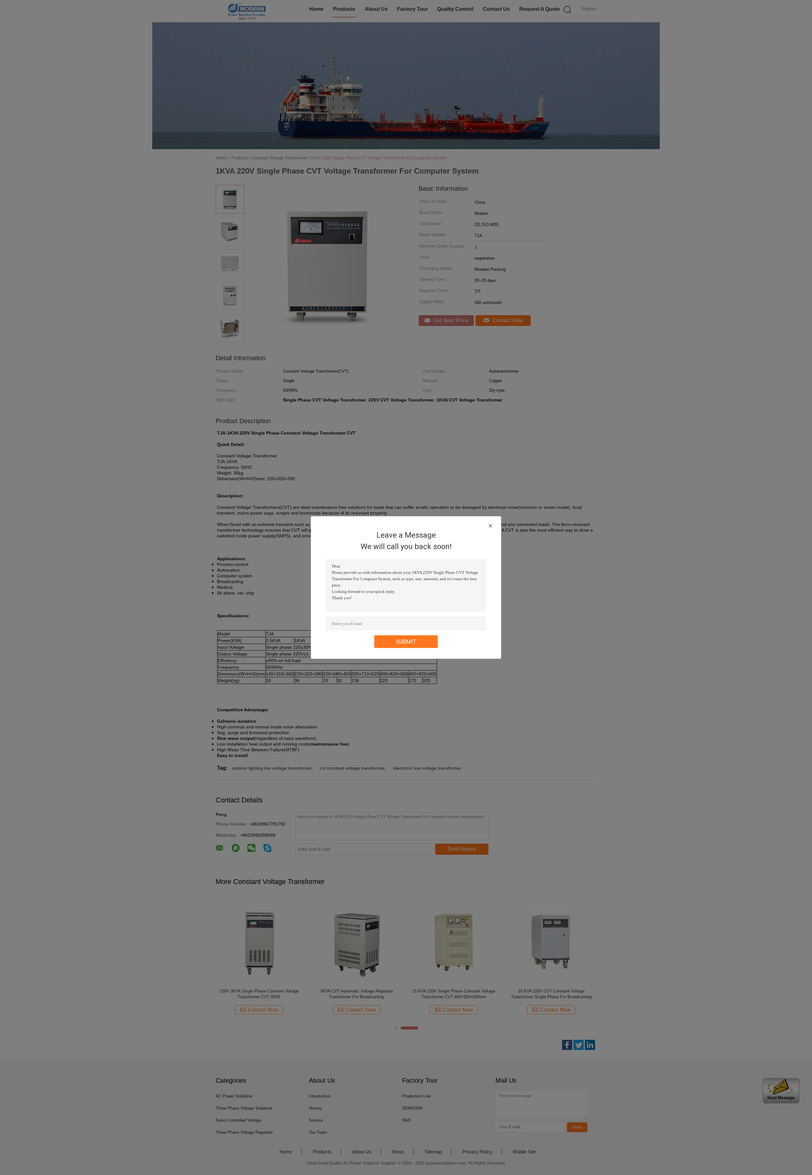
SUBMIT (406, 641)
